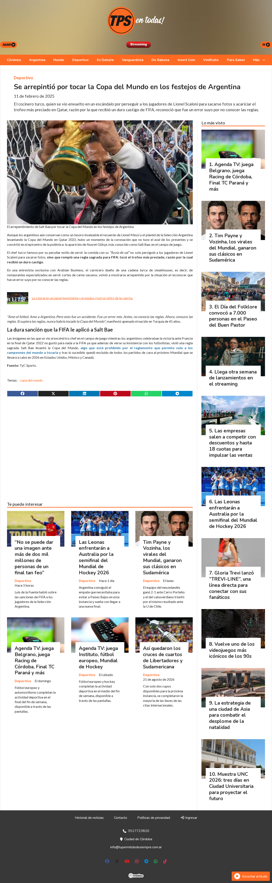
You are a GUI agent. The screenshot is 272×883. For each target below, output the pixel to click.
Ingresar (190, 817)
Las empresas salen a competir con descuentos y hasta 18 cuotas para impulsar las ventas (232, 443)
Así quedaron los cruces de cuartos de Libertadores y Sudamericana (163, 657)
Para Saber (236, 60)
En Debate (105, 60)
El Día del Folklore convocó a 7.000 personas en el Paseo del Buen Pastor (233, 316)
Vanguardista (132, 60)
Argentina (37, 60)
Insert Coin (186, 60)
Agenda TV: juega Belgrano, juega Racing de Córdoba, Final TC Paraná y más (34, 660)
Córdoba (14, 60)
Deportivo (80, 60)
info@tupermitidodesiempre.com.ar (136, 847)
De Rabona (160, 60)
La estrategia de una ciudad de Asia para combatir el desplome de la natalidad (230, 715)
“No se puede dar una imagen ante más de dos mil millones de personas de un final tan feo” (34, 557)
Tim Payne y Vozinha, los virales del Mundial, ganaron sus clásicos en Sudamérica (162, 557)
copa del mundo (31, 380)
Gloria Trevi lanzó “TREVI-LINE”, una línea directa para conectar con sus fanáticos (231, 585)
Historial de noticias (89, 817)
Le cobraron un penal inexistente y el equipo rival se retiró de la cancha (82, 298)
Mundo (58, 60)
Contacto (120, 817)
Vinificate (211, 60)
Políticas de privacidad (153, 817)
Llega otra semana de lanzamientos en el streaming (233, 378)
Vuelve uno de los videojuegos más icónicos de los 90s (232, 650)
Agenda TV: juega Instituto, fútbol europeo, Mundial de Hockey (98, 657)
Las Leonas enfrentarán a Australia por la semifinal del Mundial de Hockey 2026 (96, 557)
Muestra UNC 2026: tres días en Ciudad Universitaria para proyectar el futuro (231, 786)
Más (256, 60)
